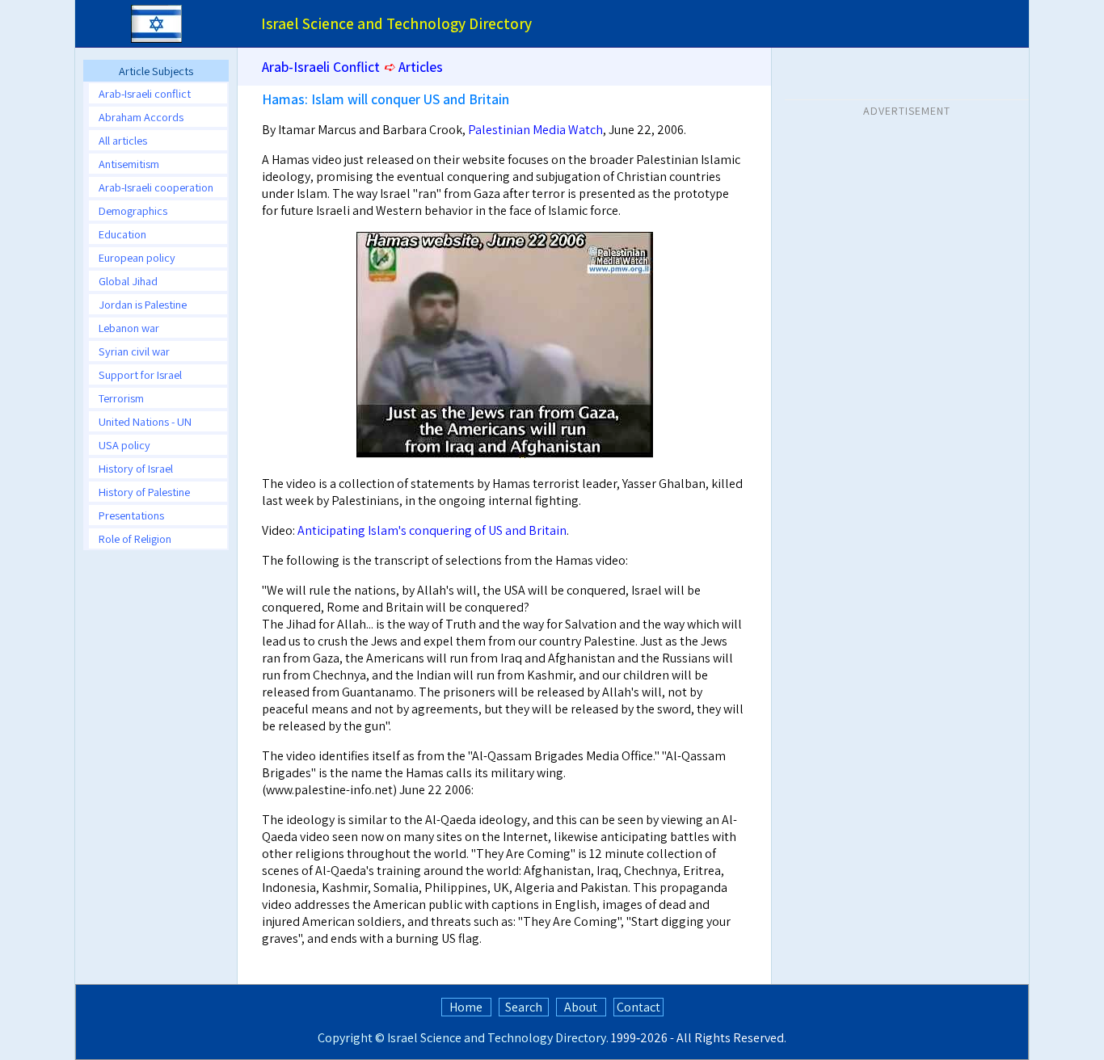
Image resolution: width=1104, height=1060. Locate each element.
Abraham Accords (141, 116)
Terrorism (121, 398)
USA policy (124, 444)
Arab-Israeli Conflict (321, 66)
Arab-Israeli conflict (145, 93)
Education (122, 234)
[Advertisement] (907, 225)
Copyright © (351, 1037)
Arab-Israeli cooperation (156, 187)
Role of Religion (135, 538)
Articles (420, 66)
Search (523, 1007)
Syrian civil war (134, 351)
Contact (638, 1007)
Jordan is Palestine (143, 304)
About (580, 1007)
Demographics (133, 210)
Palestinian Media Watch (535, 129)
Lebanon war (129, 327)
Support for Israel (140, 374)
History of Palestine (144, 491)
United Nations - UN (145, 421)
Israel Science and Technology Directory (496, 1037)
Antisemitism (129, 163)
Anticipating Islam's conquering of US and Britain (432, 530)
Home (465, 1007)
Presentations (131, 515)
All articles (123, 140)
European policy (137, 257)
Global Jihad (128, 280)
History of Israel (136, 468)
